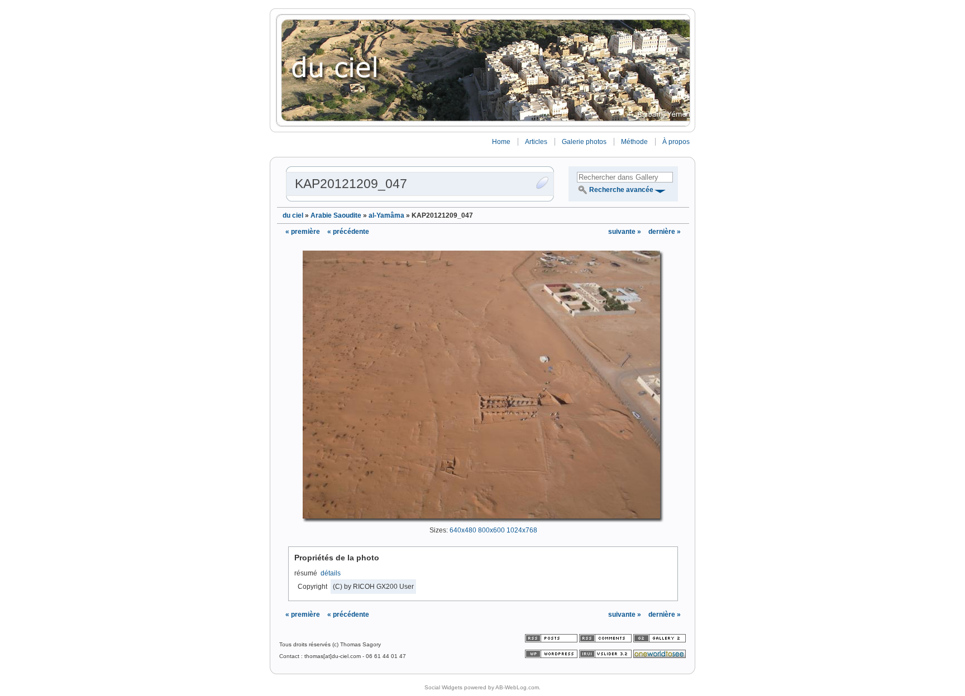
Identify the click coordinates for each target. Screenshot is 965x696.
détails (331, 573)
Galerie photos (584, 142)
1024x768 (522, 530)
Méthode (634, 142)
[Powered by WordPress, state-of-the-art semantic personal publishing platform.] (552, 656)
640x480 (463, 530)
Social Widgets (443, 687)
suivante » (625, 232)
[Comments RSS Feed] (605, 640)
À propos (676, 142)
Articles (536, 142)
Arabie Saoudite (335, 215)
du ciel (293, 215)
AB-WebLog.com (517, 687)
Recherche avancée (621, 190)
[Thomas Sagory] (482, 70)
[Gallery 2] (659, 640)
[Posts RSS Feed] (552, 640)
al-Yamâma (386, 215)
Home (501, 142)
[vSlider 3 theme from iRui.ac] (606, 656)
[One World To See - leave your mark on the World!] (659, 656)
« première (302, 232)
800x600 (491, 530)
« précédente (348, 232)
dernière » (664, 232)
